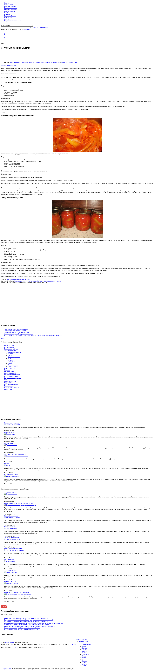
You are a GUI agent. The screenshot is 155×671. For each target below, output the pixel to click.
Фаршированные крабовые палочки (15, 454)
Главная (6, 3)
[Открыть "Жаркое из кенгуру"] (10, 572)
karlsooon (27, 29)
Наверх (3, 338)
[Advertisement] (77, 55)
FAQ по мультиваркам (11, 384)
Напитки (7, 370)
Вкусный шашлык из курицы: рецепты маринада (19, 503)
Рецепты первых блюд (11, 376)
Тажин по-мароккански (11, 537)
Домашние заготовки (10, 350)
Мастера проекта (9, 11)
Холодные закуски (10, 381)
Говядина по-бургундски (11, 423)
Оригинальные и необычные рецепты (18, 279)
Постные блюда (9, 371)
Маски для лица (9, 4)
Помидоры (11, 361)
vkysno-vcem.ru (10, 642)
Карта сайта (8, 17)
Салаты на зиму (13, 365)
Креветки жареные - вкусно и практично (16, 592)
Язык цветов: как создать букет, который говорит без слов (22, 628)
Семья (84, 656)
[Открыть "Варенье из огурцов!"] (11, 583)
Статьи (6, 19)
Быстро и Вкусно (9, 347)
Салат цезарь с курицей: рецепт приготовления (18, 334)
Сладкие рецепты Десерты (12, 378)
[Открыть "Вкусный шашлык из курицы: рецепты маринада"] (20, 505)
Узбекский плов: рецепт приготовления (16, 332)
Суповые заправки (13, 366)
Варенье (10, 353)
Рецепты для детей (10, 373)
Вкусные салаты (9, 345)
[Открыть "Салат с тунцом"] (9, 434)
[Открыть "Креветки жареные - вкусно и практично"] (17, 594)
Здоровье (84, 651)
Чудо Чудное (8, 382)
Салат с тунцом (9, 432)
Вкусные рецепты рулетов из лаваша (25, 281)
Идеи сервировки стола (11, 387)
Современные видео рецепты (13, 548)
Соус (5, 379)
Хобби (84, 653)
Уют (83, 659)
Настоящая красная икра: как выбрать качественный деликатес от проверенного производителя (33, 623)
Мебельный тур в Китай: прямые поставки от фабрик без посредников (26, 621)
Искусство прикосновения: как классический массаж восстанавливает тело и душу (29, 626)
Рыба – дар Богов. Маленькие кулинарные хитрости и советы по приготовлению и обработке (33, 335)
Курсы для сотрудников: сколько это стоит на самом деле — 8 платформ (26, 618)
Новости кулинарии (10, 9)
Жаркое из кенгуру (10, 570)
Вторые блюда (8, 386)
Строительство (86, 644)
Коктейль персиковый (11, 474)
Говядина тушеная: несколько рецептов (49, 281)
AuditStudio (14, 647)
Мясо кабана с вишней (11, 516)
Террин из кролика (10, 492)
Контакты (7, 14)
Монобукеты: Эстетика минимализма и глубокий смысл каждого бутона (26, 624)
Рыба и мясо (11, 363)
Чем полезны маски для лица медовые (16, 329)
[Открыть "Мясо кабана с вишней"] (12, 517)
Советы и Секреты (10, 6)
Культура (84, 661)
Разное (81, 641)
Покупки (84, 648)
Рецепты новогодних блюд (12, 21)
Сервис (84, 665)
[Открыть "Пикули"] (7, 465)
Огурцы (10, 360)
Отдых (84, 662)
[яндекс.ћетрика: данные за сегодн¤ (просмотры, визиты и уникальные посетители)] (81, 639)
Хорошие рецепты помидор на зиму (15, 330)
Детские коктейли (9, 443)
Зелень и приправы (14, 357)
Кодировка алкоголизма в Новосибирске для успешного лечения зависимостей (28, 620)
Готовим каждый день (11, 349)
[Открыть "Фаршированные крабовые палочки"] (16, 456)
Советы (84, 664)
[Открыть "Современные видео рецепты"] (14, 550)
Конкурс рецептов (10, 368)
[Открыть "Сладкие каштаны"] (10, 528)
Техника (84, 649)
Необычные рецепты (10, 8)
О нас (6, 12)
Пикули (6, 463)
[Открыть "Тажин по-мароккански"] (12, 539)
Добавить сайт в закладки (40, 27)
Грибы (10, 355)
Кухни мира (8, 389)
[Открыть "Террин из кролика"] (10, 494)
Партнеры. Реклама (10, 16)
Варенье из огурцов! (10, 581)
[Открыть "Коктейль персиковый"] (11, 476)
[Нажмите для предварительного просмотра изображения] (8, 65)
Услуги (84, 646)
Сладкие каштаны (9, 527)
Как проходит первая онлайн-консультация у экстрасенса (21, 629)
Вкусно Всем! (7, 668)
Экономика (85, 654)
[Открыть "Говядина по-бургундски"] (12, 424)
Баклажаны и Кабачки (14, 352)
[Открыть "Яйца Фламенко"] (9, 561)
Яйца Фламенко (9, 559)
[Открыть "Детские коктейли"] (10, 445)
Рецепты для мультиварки (12, 374)
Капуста (10, 358)
